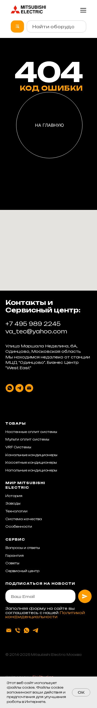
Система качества (23, 519)
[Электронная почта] (29, 388)
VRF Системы (18, 447)
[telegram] (19, 388)
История (13, 496)
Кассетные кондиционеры (31, 462)
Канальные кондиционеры (31, 455)
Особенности (18, 526)
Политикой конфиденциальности (45, 614)
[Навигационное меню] (83, 10)
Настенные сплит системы (31, 432)
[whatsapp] (10, 388)
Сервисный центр (22, 571)
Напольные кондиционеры (31, 470)
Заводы (12, 503)
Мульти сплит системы (27, 439)
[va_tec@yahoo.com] (8, 630)
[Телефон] (17, 630)
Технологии (16, 511)
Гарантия (14, 556)
